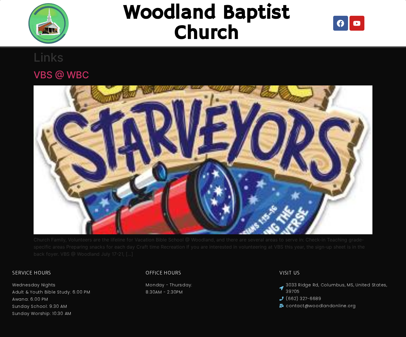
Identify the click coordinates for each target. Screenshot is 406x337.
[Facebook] (340, 23)
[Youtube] (357, 23)
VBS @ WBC (61, 75)
